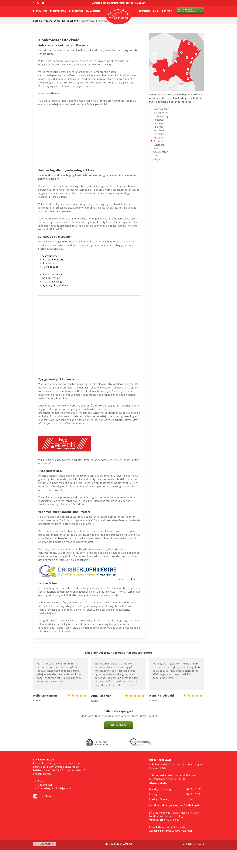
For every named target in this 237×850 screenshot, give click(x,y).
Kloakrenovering (52, 281)
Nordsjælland (161, 109)
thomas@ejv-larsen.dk (171, 827)
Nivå (156, 148)
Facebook (46, 796)
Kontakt (42, 781)
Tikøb (156, 155)
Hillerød (158, 126)
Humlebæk (159, 134)
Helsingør (159, 123)
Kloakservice (49, 263)
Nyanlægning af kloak (55, 285)
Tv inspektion (50, 266)
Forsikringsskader (53, 274)
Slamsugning (50, 256)
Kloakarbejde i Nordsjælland (61, 20)
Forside (37, 20)
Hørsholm (159, 137)
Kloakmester (44, 784)
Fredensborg (161, 116)
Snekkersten (160, 151)
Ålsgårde (158, 159)
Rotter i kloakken (52, 259)
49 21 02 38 (178, 779)
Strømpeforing (51, 278)
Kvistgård (159, 144)
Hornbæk (158, 130)
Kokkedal (158, 141)
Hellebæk (158, 119)
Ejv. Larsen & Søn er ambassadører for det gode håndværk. (119, 3)
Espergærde (160, 112)
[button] (118, 724)
